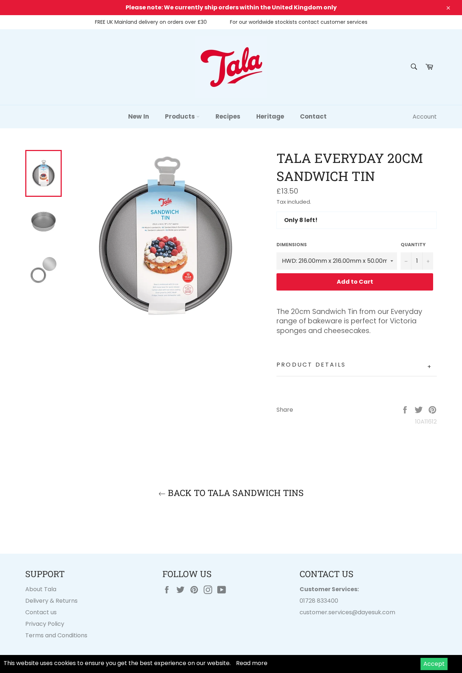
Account (425, 116)
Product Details (354, 365)
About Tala (40, 589)
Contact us (41, 612)
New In (138, 116)
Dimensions (291, 245)
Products (180, 116)
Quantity (413, 245)
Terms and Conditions (56, 635)
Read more (251, 663)
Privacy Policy (44, 624)
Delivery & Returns (51, 601)
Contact (313, 116)
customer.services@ (329, 612)
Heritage (270, 116)
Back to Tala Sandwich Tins (235, 493)
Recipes (227, 116)
